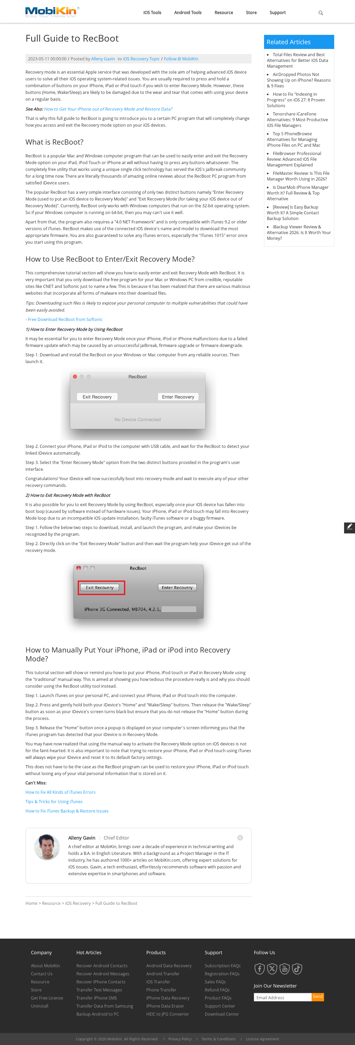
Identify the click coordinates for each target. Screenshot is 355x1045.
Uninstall (39, 1006)
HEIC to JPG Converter (167, 1014)
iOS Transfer (158, 982)
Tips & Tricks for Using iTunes (54, 801)
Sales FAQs (215, 982)
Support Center (220, 1006)
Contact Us (41, 974)
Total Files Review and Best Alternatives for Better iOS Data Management (297, 60)
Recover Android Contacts (102, 966)
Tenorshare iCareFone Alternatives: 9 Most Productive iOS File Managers (297, 119)
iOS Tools (152, 12)
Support (278, 12)
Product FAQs (218, 998)
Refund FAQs (217, 990)
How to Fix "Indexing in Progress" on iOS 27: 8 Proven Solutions (296, 99)
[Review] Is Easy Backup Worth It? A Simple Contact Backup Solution (293, 212)
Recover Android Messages (102, 974)
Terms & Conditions (219, 1038)
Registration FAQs (222, 974)
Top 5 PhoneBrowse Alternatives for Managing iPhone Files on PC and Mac (293, 139)
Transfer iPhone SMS (96, 998)
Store (251, 12)
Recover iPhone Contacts (101, 982)
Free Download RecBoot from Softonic (65, 319)
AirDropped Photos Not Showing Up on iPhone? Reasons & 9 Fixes (299, 80)
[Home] (52, 11)
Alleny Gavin (103, 59)
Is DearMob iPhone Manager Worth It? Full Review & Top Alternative (298, 193)
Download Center (222, 1014)
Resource (224, 12)
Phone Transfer (161, 990)
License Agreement (262, 1038)
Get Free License (47, 998)
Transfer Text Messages (99, 990)
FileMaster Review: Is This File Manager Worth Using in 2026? (298, 176)
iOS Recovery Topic (141, 59)
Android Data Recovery (169, 966)
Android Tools (188, 12)
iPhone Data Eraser (165, 1006)
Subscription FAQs (223, 966)
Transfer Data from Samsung (104, 1006)
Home (31, 903)
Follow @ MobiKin (181, 59)
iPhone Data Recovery (167, 998)
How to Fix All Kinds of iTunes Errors (60, 792)
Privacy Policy (180, 1038)
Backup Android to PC (97, 1014)
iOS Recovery (78, 903)
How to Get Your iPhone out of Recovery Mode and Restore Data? (108, 109)
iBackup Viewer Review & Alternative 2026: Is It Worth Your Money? (299, 232)
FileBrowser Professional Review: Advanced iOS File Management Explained (294, 159)
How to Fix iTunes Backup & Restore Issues (67, 811)
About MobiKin (45, 966)
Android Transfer (163, 974)
